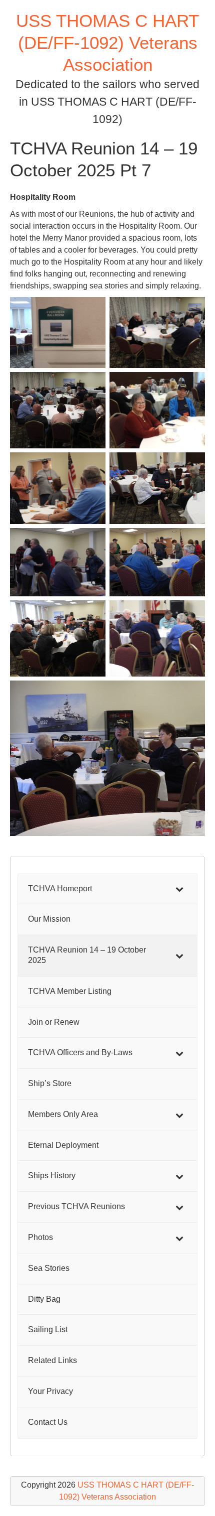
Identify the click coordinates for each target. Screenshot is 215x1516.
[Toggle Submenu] (179, 889)
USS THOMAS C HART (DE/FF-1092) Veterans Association (107, 42)
